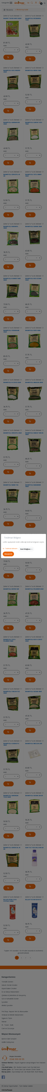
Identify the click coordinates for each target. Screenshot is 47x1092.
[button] (26, 549)
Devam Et (8, 554)
